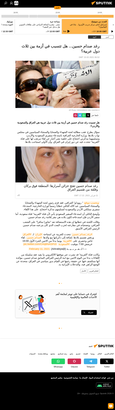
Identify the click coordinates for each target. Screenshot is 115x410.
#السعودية (64, 244)
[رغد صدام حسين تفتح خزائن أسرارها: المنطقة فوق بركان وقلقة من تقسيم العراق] (57, 164)
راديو (71, 354)
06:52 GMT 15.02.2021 (89, 57)
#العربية (67, 240)
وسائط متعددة (43, 354)
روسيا (93, 354)
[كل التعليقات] (111, 406)
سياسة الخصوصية (71, 378)
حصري (78, 354)
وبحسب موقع (91, 202)
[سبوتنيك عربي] (102, 5)
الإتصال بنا (83, 378)
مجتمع (53, 354)
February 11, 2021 (39, 248)
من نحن (110, 378)
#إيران (38, 234)
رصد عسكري (62, 354)
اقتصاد (85, 354)
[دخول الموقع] (11, 3)
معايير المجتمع (57, 378)
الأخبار (83, 271)
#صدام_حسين (34, 237)
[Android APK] (104, 386)
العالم (100, 354)
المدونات (32, 354)
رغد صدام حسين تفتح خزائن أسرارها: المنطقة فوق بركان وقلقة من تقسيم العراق (61, 187)
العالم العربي (93, 271)
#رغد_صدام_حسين (82, 234)
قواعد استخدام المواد (97, 378)
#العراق (27, 234)
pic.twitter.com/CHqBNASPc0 (40, 244)
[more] (18, 195)
